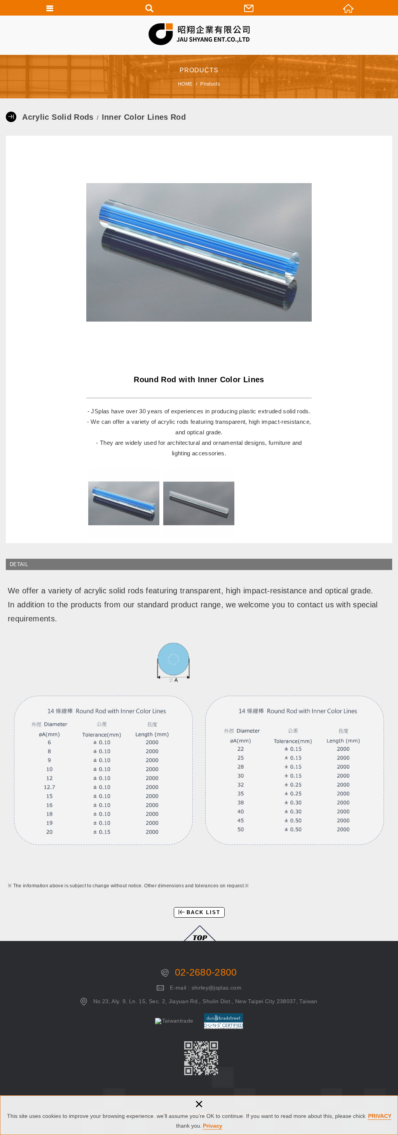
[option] (199, 252)
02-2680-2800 (206, 972)
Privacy (212, 1126)
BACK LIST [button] (203, 912)
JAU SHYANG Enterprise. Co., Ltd (199, 34)
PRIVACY (379, 1116)
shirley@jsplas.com (216, 988)
